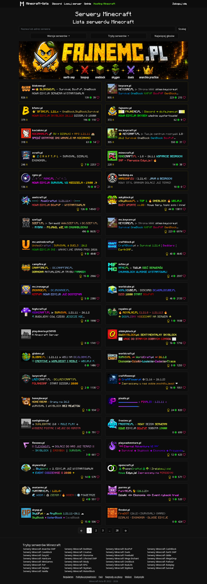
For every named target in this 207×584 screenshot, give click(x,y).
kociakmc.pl (39, 130)
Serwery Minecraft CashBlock (161, 548)
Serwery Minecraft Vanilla (35, 571)
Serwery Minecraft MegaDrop (162, 558)
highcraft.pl (39, 309)
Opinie (87, 4)
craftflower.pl (127, 375)
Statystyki (139, 576)
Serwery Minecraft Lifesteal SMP (81, 558)
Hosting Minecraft (104, 4)
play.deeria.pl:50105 (44, 331)
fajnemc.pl (125, 108)
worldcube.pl (126, 286)
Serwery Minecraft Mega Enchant (122, 558)
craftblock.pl (126, 242)
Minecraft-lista (37, 3)
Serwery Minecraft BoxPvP (119, 548)
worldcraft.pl (127, 353)
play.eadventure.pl (130, 442)
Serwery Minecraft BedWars (78, 548)
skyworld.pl (39, 465)
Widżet (128, 576)
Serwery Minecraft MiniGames (38, 561)
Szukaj (182, 29)
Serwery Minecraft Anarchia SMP (39, 548)
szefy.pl (37, 219)
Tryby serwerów (117, 36)
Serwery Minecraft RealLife (119, 564)
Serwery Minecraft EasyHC (36, 555)
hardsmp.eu (126, 175)
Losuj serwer (73, 4)
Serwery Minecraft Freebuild (120, 555)
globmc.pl (38, 353)
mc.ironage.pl (40, 286)
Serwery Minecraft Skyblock (119, 568)
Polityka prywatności (86, 576)
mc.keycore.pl (127, 219)
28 (117, 530)
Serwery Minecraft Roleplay (160, 564)
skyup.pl (37, 510)
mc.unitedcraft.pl (43, 242)
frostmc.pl (125, 420)
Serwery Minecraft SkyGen (36, 568)
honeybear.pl (40, 398)
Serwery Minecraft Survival (160, 568)
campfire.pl (39, 264)
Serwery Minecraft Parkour (160, 561)
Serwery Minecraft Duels (118, 552)
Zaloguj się (180, 4)
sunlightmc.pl (40, 420)
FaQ (101, 576)
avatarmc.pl (39, 487)
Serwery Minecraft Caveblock (37, 552)
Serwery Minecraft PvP (34, 564)
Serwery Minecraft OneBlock (120, 561)
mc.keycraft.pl (128, 130)
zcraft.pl (37, 152)
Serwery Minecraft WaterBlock (80, 571)
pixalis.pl (124, 398)
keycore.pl (125, 85)
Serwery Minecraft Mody (77, 561)
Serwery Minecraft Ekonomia (79, 555)
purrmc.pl (124, 487)
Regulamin (68, 576)
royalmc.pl (125, 309)
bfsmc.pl (37, 108)
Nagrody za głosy (113, 576)
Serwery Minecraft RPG (76, 564)
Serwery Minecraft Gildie (159, 555)
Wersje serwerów (57, 36)
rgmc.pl (36, 175)
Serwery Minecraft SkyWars (78, 568)
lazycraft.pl (39, 375)
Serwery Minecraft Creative (78, 552)
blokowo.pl (38, 85)
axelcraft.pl (39, 197)
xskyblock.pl (126, 197)
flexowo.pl (38, 442)
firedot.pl (124, 510)
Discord (57, 4)
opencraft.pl (126, 465)
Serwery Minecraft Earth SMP (161, 552)
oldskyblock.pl (127, 331)
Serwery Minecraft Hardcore (37, 558)
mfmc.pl (124, 264)
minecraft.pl (126, 152)
